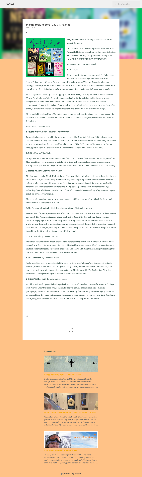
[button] (27, 32)
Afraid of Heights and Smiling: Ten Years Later (60, 450)
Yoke (10, 4)
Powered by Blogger (72, 474)
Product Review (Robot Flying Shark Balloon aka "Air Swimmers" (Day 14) (70, 412)
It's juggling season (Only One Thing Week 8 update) (62, 374)
